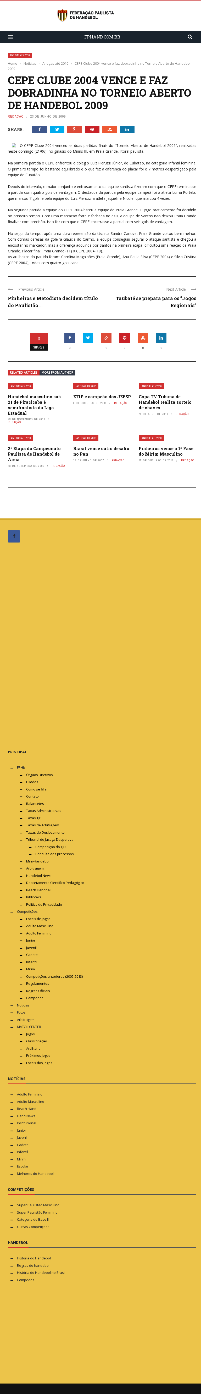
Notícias (23, 1005)
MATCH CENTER (29, 1026)
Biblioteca (34, 897)
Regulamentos (37, 983)
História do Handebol (34, 1258)
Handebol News (39, 875)
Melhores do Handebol (35, 1173)
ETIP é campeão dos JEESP (102, 396)
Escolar (23, 1166)
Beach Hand (26, 1108)
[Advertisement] (47, 645)
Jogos (30, 1034)
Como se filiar (37, 789)
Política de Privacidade (44, 904)
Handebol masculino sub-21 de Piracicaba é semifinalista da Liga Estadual (35, 405)
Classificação (36, 1041)
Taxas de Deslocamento (45, 832)
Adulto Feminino (39, 933)
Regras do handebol (33, 1265)
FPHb (21, 767)
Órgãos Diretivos (39, 774)
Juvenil (31, 947)
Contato (32, 796)
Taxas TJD (34, 818)
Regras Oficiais (38, 990)
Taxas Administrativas (43, 810)
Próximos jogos (38, 1055)
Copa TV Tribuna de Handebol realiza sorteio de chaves (165, 402)
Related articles (23, 372)
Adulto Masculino (39, 925)
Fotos (21, 1012)
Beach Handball (38, 890)
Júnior (30, 940)
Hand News (26, 1116)
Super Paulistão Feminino (37, 1212)
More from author (57, 372)
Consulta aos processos (54, 853)
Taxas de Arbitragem (42, 825)
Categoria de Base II (33, 1219)
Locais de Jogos (38, 918)
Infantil (31, 962)
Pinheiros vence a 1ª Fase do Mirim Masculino (166, 451)
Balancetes (35, 803)
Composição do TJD (50, 846)
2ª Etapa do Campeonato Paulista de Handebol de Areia (34, 454)
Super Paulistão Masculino (38, 1205)
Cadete (32, 954)
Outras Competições (33, 1226)
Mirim (30, 969)
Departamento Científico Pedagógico (55, 882)
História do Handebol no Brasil (41, 1272)
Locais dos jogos (39, 1062)
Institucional (26, 1123)
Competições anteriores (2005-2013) (54, 976)
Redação (16, 116)
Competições (27, 911)
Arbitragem (35, 868)
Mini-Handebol (37, 861)
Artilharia (33, 1048)
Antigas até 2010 (20, 55)
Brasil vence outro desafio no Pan (101, 451)
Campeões (34, 997)
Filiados (32, 781)
